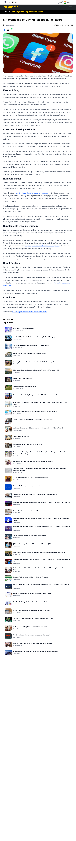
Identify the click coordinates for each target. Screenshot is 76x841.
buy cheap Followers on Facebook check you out (42, 246)
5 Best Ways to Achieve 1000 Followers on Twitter (29, 312)
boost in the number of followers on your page (32, 193)
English (60, 2)
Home (6, 12)
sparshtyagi (9, 25)
